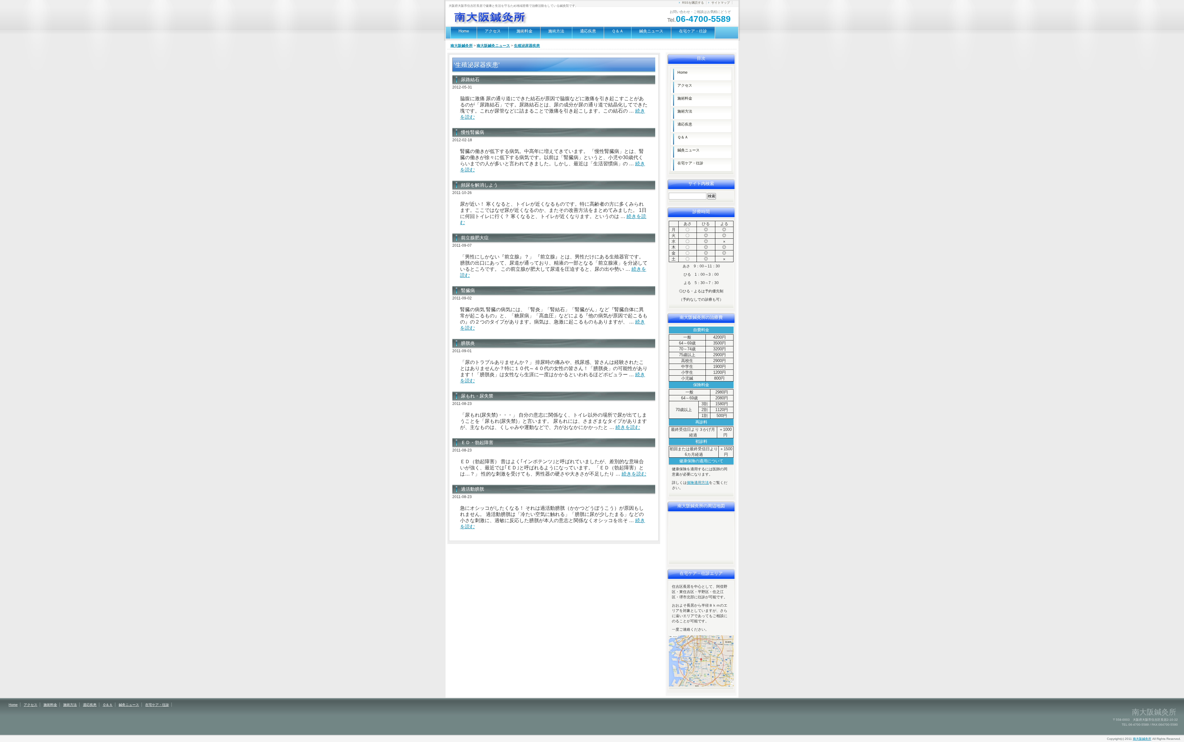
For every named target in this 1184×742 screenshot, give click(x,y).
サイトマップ (720, 2)
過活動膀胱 (472, 489)
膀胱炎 (468, 343)
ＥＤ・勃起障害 (477, 442)
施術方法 (556, 31)
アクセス (493, 31)
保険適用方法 (698, 482)
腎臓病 (468, 290)
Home (463, 31)
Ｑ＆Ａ (617, 31)
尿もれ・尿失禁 (477, 395)
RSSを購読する (693, 2)
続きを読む (627, 427)
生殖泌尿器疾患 (527, 45)
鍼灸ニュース (651, 31)
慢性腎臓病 (472, 132)
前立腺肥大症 (475, 237)
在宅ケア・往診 (693, 31)
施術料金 (524, 31)
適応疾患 (588, 31)
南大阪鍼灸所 (461, 45)
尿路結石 (470, 79)
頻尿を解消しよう (479, 185)
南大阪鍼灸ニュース (493, 45)
